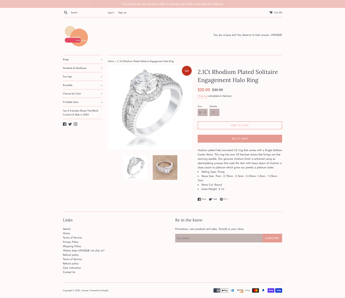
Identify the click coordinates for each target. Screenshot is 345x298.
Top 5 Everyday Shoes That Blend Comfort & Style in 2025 (80, 112)
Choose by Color (82, 93)
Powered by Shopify (99, 290)
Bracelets (82, 85)
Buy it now (240, 138)
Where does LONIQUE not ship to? (83, 250)
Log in (111, 12)
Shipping (202, 96)
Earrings (82, 76)
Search (67, 229)
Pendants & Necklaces (82, 68)
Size (200, 106)
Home (66, 233)
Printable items (82, 102)
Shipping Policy (72, 246)
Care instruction (72, 268)
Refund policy (71, 255)
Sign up (122, 12)
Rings (82, 59)
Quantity (213, 106)
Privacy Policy (71, 242)
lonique (85, 290)
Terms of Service (72, 238)
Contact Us (69, 272)
